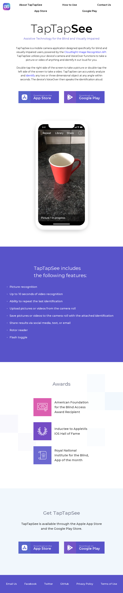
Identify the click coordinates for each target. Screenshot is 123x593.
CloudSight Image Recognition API (85, 52)
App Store (40, 11)
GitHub (64, 583)
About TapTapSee (30, 4)
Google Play (89, 11)
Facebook (30, 583)
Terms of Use (109, 583)
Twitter (48, 583)
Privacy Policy (84, 583)
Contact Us (104, 4)
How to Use (69, 4)
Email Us (11, 583)
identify (30, 75)
